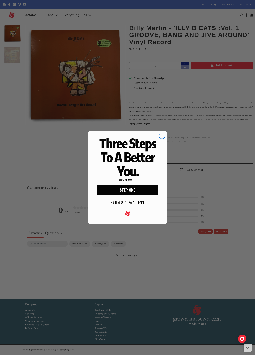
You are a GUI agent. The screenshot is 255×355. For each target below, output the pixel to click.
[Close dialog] (162, 136)
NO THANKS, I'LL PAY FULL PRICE (127, 203)
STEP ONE (127, 190)
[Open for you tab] (242, 339)
